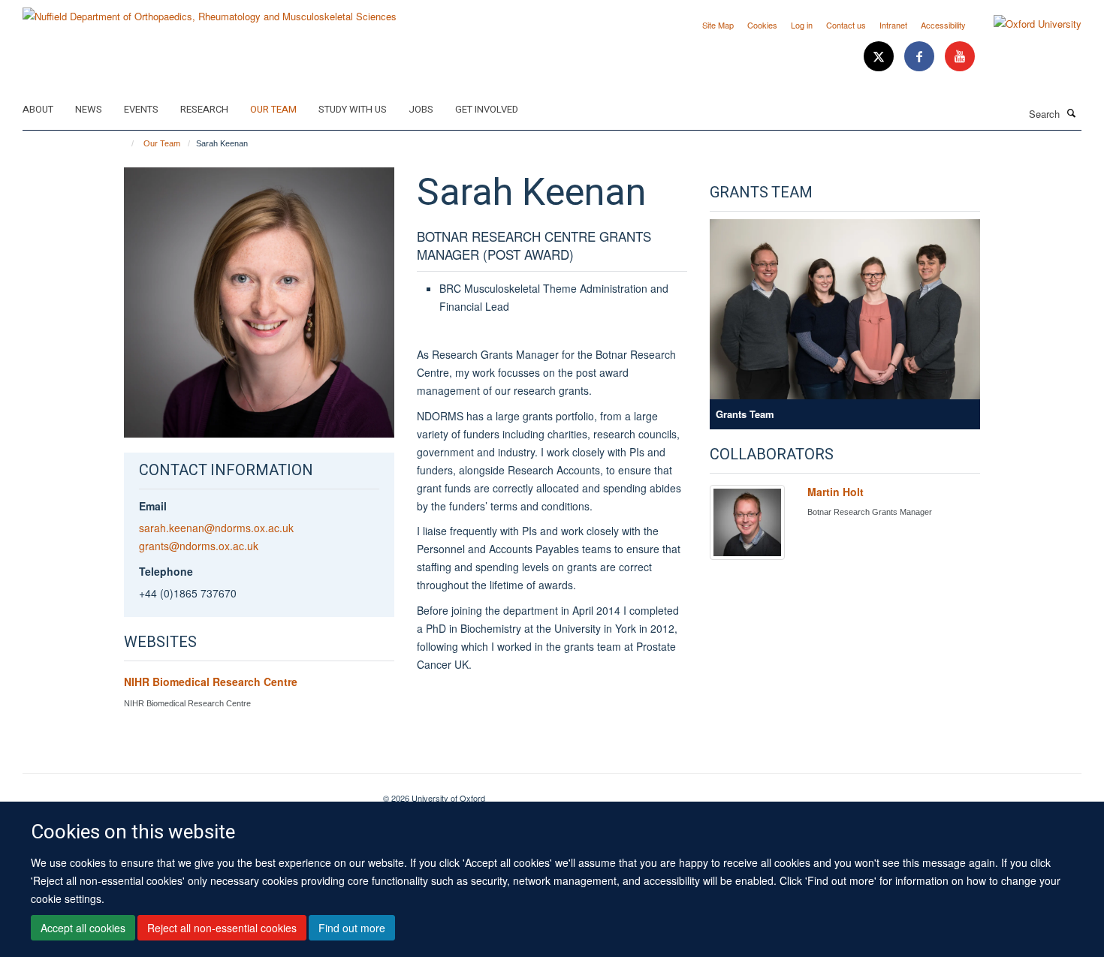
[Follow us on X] (880, 57)
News (88, 109)
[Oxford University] (1026, 24)
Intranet (893, 25)
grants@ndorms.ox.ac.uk (198, 545)
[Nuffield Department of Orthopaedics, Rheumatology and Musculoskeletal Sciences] (210, 11)
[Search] (1071, 112)
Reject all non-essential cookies (222, 927)
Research (204, 109)
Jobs (421, 109)
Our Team (273, 109)
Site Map (718, 25)
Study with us (352, 109)
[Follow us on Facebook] (920, 57)
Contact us (846, 25)
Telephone (166, 571)
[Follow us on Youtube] (960, 57)
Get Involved (486, 109)
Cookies (762, 25)
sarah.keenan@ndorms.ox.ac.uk (216, 527)
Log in (802, 25)
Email (153, 505)
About (38, 109)
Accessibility (943, 25)
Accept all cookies (83, 927)
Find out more (351, 927)
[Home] (126, 143)
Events (141, 109)
